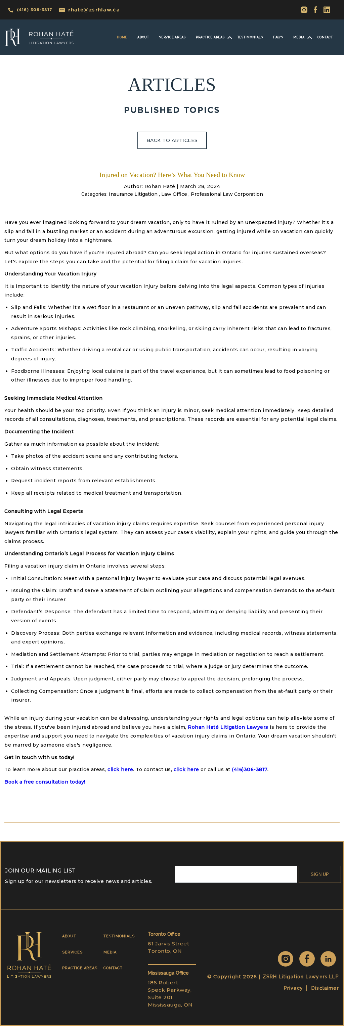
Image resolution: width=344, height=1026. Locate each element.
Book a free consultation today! (44, 782)
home (122, 37)
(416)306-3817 (249, 769)
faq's (278, 37)
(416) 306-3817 (34, 9)
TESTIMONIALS (118, 936)
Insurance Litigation (133, 194)
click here (120, 769)
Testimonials (250, 37)
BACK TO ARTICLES (172, 140)
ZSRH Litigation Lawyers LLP (301, 976)
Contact (325, 37)
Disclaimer (325, 988)
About (143, 37)
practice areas (210, 37)
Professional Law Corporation (227, 194)
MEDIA (299, 37)
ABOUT (69, 936)
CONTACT (113, 968)
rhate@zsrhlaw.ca (94, 9)
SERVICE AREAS (172, 37)
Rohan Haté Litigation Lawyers (228, 727)
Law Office (174, 194)
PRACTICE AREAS (79, 968)
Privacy (293, 988)
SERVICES (72, 952)
